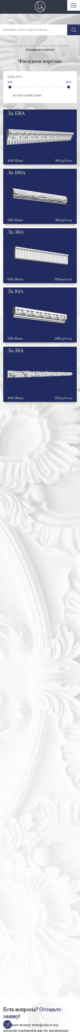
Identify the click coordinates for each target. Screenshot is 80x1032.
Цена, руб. (14, 77)
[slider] (10, 87)
